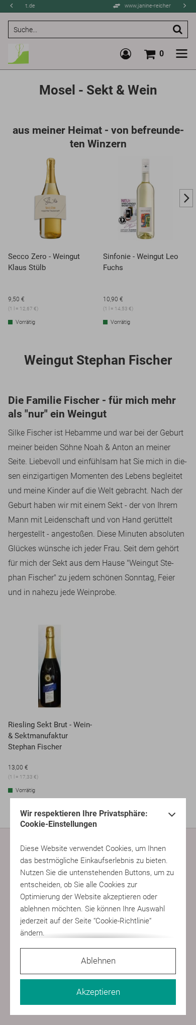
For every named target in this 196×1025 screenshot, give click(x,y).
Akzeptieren (98, 992)
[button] (172, 821)
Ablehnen (98, 961)
